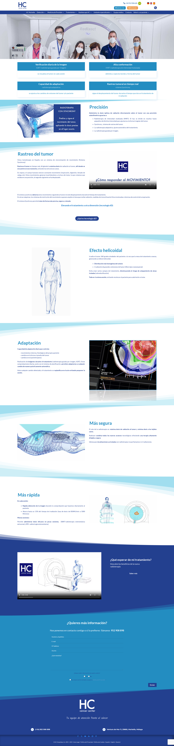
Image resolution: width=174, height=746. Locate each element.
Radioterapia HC (84, 12)
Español (107, 742)
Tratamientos (70, 12)
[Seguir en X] (81, 736)
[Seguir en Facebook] (77, 736)
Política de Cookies (99, 742)
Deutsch (118, 742)
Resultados (133, 8)
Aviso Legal (76, 742)
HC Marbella (30, 12)
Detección (40, 12)
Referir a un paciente (140, 12)
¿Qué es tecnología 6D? (87, 218)
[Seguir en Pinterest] (96, 736)
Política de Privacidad (99, 680)
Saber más (133, 573)
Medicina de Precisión (54, 12)
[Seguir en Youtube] (85, 736)
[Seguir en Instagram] (92, 736)
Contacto (128, 12)
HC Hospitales (59, 742)
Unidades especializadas (102, 12)
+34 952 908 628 (131, 3)
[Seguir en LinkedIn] (88, 736)
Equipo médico (118, 12)
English (113, 742)
